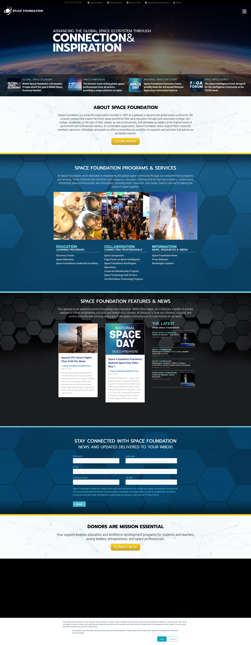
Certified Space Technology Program (123, 279)
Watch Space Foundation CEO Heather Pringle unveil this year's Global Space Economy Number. (42, 87)
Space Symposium (116, 3)
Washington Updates (163, 263)
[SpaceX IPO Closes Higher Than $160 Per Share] (78, 338)
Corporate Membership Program (121, 271)
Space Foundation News (164, 255)
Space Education (65, 259)
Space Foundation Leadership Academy (77, 263)
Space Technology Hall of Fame (120, 275)
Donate (178, 3)
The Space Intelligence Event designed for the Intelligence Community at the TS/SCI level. (225, 87)
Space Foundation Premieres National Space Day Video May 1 (125, 363)
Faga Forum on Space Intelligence (122, 259)
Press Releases (160, 259)
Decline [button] (173, 639)
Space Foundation (96, 3)
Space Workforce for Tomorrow (158, 3)
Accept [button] (161, 639)
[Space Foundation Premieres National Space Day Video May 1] (125, 339)
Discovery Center (135, 3)
